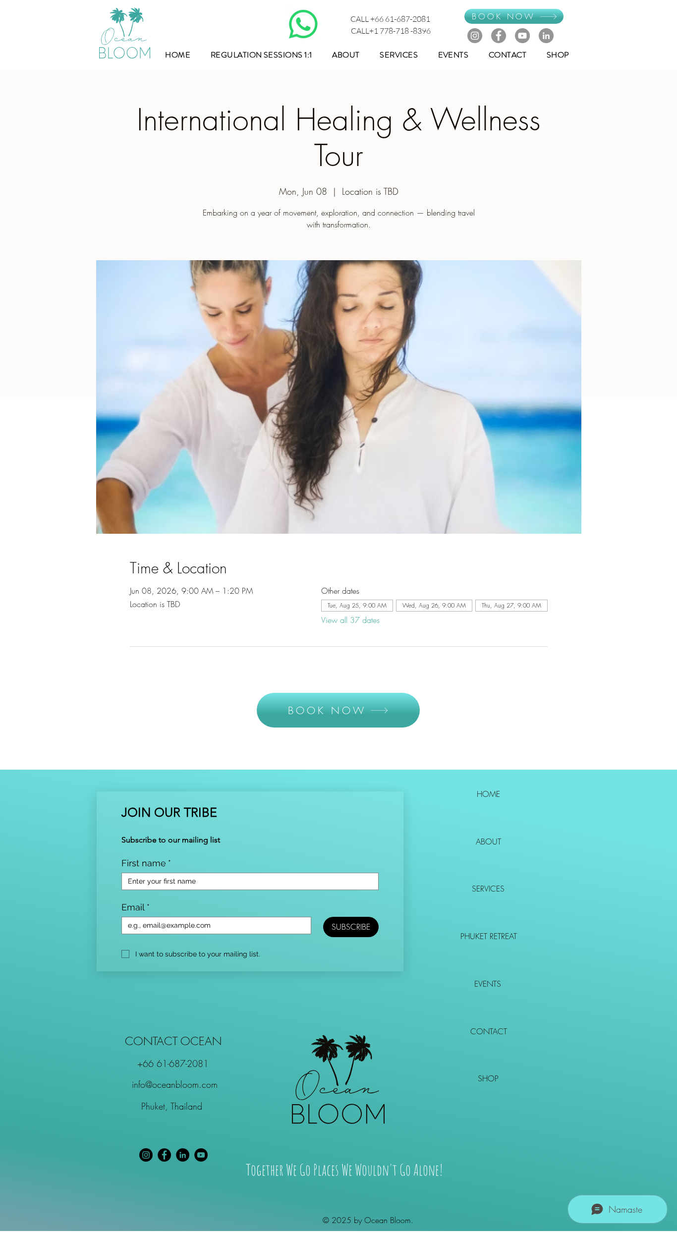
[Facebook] (498, 35)
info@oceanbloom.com (175, 1084)
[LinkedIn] (546, 35)
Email (135, 907)
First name (146, 863)
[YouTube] (522, 35)
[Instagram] (474, 35)
